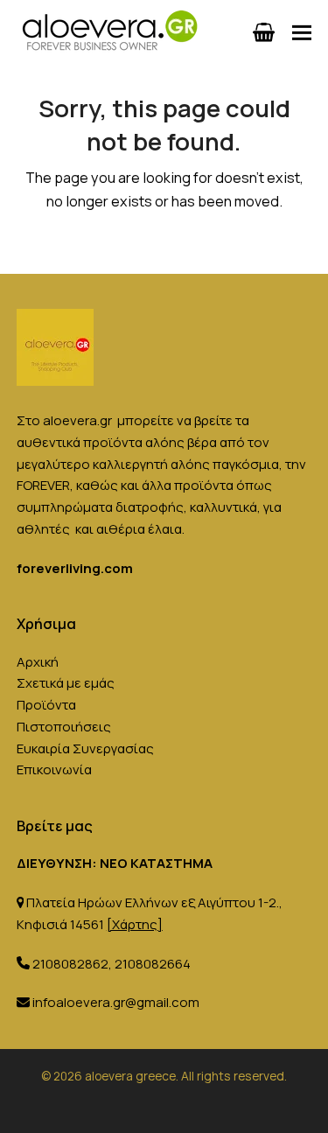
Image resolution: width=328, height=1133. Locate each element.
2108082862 (70, 964)
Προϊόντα (46, 705)
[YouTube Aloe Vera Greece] (205, 1104)
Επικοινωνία (54, 769)
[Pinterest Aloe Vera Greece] (151, 1104)
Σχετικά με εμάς (66, 683)
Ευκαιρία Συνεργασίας (85, 748)
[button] (301, 31)
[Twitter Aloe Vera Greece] (178, 1104)
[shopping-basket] (264, 32)
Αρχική (38, 662)
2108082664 (153, 964)
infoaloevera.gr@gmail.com (115, 1002)
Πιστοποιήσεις (64, 726)
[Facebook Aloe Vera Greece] (124, 1104)
